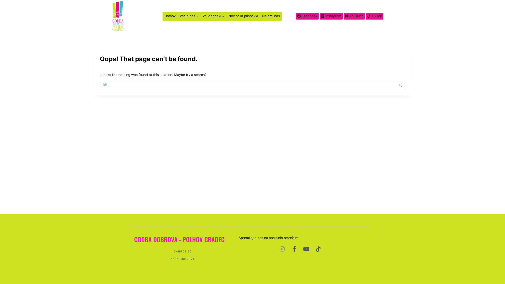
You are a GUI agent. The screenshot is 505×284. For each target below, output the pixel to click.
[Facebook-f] (294, 249)
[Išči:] (252, 85)
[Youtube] (306, 249)
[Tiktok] (318, 249)
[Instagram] (282, 249)
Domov (170, 16)
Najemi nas (271, 16)
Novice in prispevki (243, 16)
